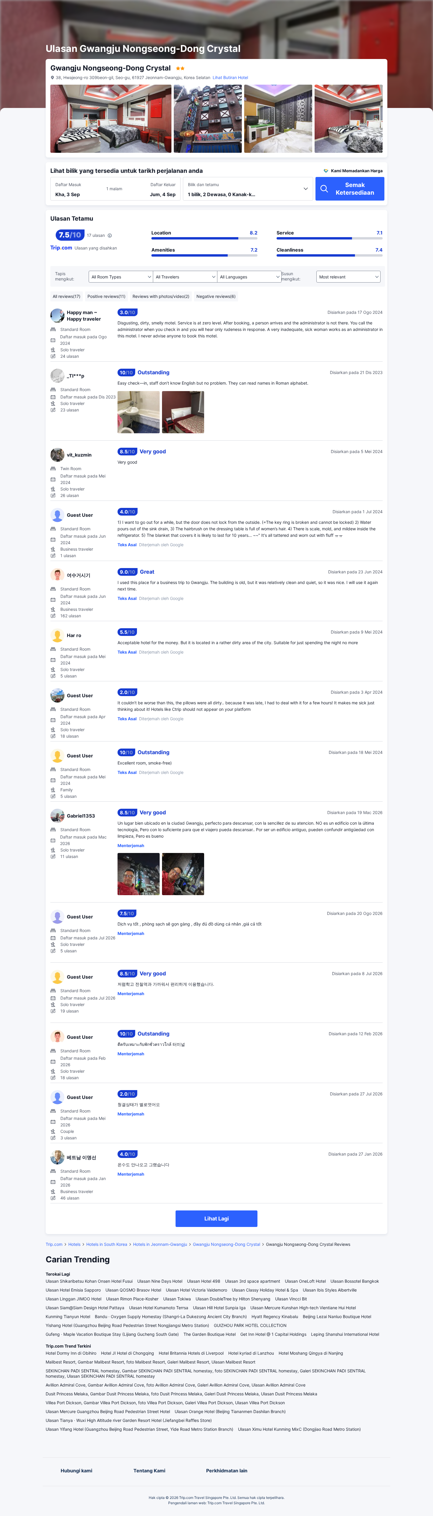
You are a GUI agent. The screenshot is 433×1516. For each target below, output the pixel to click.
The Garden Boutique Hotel (210, 1334)
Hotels (74, 1244)
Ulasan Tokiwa (177, 1298)
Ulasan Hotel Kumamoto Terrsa (158, 1307)
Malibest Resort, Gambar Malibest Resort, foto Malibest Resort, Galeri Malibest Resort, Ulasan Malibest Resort (150, 1361)
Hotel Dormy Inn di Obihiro (71, 1353)
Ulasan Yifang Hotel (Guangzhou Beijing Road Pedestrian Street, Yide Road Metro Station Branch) (139, 1429)
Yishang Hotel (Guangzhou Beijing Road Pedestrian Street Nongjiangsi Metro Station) (127, 1325)
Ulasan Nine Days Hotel (159, 1281)
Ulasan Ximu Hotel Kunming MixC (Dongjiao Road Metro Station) (299, 1429)
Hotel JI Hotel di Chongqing (127, 1353)
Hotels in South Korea (106, 1244)
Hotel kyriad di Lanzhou (251, 1353)
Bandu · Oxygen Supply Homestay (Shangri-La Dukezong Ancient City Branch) (171, 1316)
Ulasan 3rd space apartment (252, 1281)
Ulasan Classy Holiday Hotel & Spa (265, 1289)
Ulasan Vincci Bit (291, 1298)
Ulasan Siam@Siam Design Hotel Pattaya (85, 1307)
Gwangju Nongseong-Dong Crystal (226, 1244)
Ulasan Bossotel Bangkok (354, 1281)
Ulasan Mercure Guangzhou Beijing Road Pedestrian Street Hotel (108, 1411)
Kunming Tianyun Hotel (68, 1316)
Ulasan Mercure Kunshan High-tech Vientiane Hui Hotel (303, 1307)
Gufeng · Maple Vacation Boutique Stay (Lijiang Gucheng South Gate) (112, 1334)
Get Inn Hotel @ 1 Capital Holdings (273, 1334)
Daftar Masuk (68, 184)
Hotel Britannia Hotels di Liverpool (191, 1353)
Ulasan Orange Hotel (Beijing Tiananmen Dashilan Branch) (230, 1411)
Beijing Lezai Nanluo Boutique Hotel (337, 1316)
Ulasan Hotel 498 (203, 1281)
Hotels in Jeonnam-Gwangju (160, 1244)
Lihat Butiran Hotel (230, 77)
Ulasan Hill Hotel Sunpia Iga (219, 1307)
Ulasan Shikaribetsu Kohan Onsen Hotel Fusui (89, 1281)
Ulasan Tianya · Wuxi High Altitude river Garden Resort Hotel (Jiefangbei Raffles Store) (129, 1420)
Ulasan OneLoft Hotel (305, 1281)
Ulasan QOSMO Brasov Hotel (133, 1289)
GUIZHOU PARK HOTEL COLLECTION (250, 1325)
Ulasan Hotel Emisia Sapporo (73, 1289)
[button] (381, 10)
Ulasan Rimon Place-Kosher (132, 1298)
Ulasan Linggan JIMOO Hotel (73, 1298)
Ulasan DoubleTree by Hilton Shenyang (233, 1298)
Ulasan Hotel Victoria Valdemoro (196, 1289)
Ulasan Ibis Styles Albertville (330, 1289)
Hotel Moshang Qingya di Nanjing (311, 1353)
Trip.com (54, 1244)
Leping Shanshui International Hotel (345, 1334)
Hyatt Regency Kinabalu (275, 1316)
